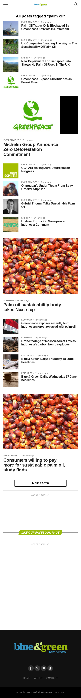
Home (26, 678)
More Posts (40, 483)
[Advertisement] (40, 512)
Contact (52, 678)
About (38, 678)
